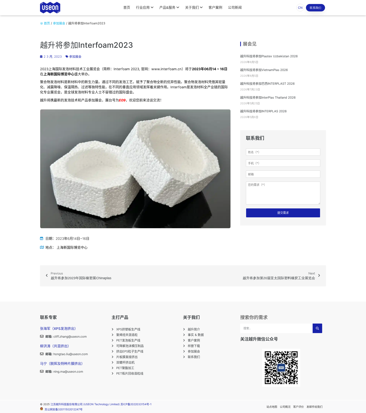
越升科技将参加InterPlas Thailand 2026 (268, 97)
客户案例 (215, 8)
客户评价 (298, 406)
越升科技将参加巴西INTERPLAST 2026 (267, 83)
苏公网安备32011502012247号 (64, 409)
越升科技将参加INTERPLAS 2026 (263, 111)
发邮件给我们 (315, 406)
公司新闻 (235, 8)
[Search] (317, 328)
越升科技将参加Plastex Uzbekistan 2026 (269, 56)
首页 (126, 8)
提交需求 (283, 212)
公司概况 (285, 406)
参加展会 (59, 23)
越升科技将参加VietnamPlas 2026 (264, 70)
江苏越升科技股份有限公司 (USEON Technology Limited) (85, 404)
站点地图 (271, 406)
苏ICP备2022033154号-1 (136, 404)
